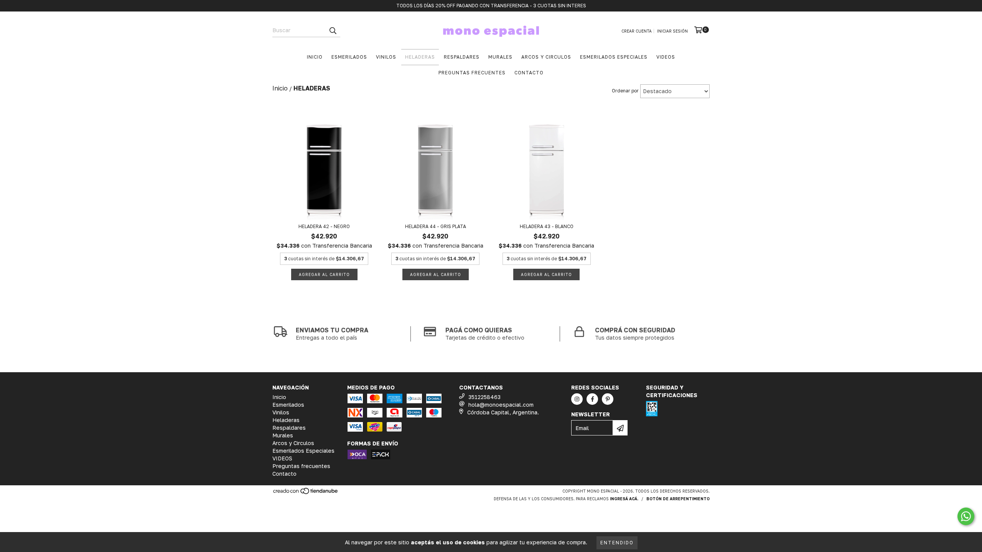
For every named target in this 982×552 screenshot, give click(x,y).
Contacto (529, 73)
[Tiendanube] (305, 493)
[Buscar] (332, 30)
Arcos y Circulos (546, 57)
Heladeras (420, 57)
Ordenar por (625, 91)
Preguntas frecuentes (472, 73)
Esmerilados (349, 57)
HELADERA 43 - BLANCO (546, 226)
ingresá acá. (624, 498)
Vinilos (386, 57)
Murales (500, 57)
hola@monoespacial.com (501, 404)
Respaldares (461, 57)
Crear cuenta (636, 31)
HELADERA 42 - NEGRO (324, 226)
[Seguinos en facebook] (592, 399)
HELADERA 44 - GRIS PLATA (435, 226)
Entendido (617, 542)
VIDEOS (665, 57)
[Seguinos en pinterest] (607, 399)
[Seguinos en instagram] (577, 399)
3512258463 (484, 397)
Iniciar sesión (672, 31)
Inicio (315, 57)
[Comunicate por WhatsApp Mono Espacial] (965, 516)
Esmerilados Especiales (614, 57)
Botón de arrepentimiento (678, 498)
